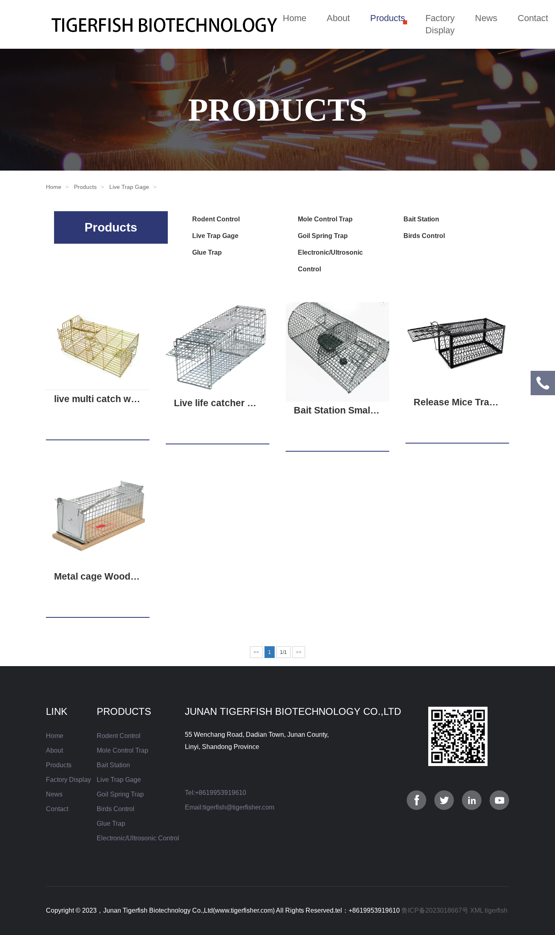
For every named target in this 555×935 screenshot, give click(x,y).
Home (294, 18)
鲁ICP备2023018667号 (434, 910)
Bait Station (421, 219)
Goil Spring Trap (323, 235)
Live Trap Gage (129, 187)
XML (476, 910)
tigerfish (496, 910)
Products (387, 18)
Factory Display (440, 24)
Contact (533, 18)
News (486, 18)
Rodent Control (216, 219)
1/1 (283, 652)
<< (256, 652)
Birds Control (424, 235)
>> (298, 652)
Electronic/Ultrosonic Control (138, 838)
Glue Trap (207, 252)
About (338, 18)
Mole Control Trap (325, 219)
